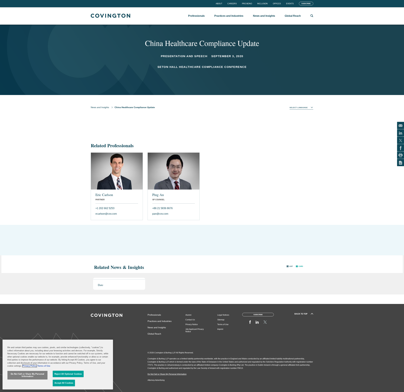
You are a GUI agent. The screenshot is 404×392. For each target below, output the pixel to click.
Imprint (220, 329)
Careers (232, 4)
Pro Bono (247, 4)
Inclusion (262, 4)
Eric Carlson (104, 195)
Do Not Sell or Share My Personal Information (27, 375)
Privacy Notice (191, 324)
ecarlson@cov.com (106, 213)
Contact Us (190, 320)
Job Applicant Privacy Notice (194, 330)
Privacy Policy (30, 366)
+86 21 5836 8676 (162, 208)
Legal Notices (223, 315)
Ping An (158, 195)
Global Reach (154, 334)
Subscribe (306, 3)
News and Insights (100, 107)
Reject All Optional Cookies (68, 374)
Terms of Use (223, 324)
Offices (277, 4)
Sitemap (220, 320)
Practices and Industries (160, 321)
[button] (290, 266)
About (219, 4)
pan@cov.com (160, 213)
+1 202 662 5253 (104, 208)
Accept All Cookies (63, 383)
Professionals (154, 315)
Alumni (188, 315)
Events (290, 4)
